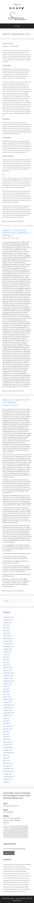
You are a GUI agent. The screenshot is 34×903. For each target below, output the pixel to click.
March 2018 (7, 636)
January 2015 (7, 729)
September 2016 (8, 681)
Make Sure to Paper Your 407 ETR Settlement (15, 401)
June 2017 (6, 657)
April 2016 (6, 694)
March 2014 (7, 739)
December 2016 (8, 673)
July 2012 (6, 782)
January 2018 (7, 641)
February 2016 (8, 699)
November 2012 (8, 771)
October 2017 (7, 649)
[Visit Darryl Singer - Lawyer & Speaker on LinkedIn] (17, 8)
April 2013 (6, 761)
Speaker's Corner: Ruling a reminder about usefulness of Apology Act (16, 233)
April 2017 (6, 662)
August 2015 (7, 715)
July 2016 (6, 686)
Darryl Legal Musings (9, 221)
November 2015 (8, 708)
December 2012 (8, 769)
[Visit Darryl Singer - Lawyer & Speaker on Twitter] (22, 8)
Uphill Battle (7, 43)
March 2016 (7, 697)
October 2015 (7, 710)
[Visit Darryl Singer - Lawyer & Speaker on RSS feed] (10, 8)
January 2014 (7, 745)
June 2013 (6, 755)
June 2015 (6, 721)
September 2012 (8, 777)
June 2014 (6, 731)
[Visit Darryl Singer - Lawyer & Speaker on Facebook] (20, 8)
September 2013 (8, 753)
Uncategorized (20, 221)
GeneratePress (17, 900)
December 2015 (8, 705)
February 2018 (8, 638)
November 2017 (8, 646)
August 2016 (7, 684)
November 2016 (8, 676)
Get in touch (9, 853)
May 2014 (6, 734)
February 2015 (8, 726)
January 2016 (7, 702)
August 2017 (7, 652)
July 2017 (6, 654)
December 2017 (8, 644)
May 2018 (6, 630)
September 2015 (8, 713)
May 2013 (6, 758)
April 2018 (6, 633)
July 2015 (6, 718)
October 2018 (7, 620)
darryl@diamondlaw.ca (11, 806)
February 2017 (8, 668)
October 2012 (7, 774)
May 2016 (6, 692)
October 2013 (7, 750)
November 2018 (8, 617)
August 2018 (7, 622)
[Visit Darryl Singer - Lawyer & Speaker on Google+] (13, 8)
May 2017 (6, 660)
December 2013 (8, 747)
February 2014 (8, 742)
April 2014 (6, 737)
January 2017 (7, 670)
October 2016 (7, 678)
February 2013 (8, 763)
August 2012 (7, 779)
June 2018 (6, 628)
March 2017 (7, 665)
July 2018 (6, 625)
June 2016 (6, 689)
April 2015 (6, 723)
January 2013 (7, 766)
